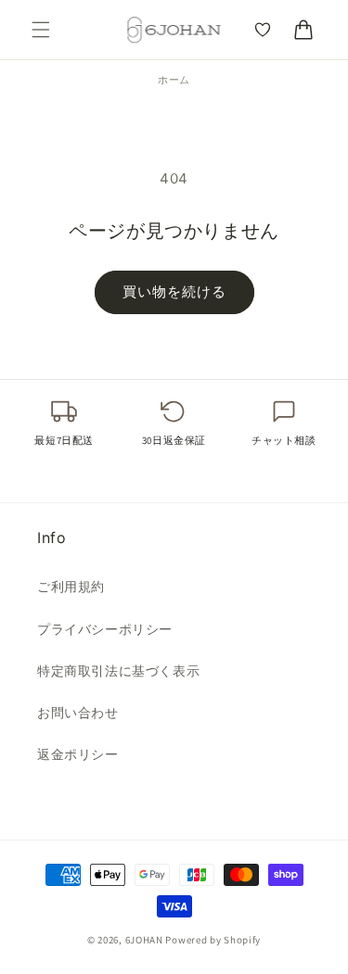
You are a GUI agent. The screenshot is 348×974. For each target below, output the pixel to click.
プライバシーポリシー (105, 629)
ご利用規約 (71, 586)
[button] (40, 29)
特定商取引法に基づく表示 (118, 670)
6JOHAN (144, 939)
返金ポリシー (78, 754)
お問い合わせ (78, 712)
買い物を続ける (174, 291)
